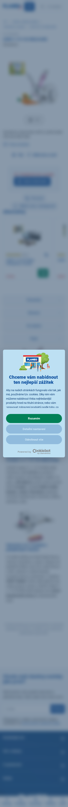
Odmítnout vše (34, 439)
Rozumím (34, 418)
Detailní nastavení (34, 429)
